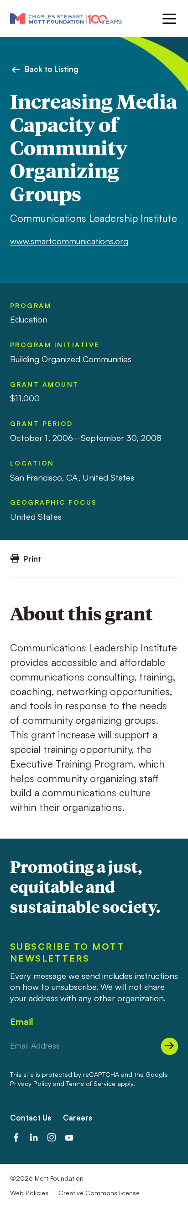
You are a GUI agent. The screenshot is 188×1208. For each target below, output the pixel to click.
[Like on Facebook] (16, 1137)
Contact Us (30, 1117)
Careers (77, 1117)
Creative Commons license (99, 1193)
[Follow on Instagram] (51, 1137)
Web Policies (29, 1193)
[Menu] (168, 18)
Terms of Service (90, 1083)
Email (21, 1021)
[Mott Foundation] (66, 18)
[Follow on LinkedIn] (34, 1137)
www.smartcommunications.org (69, 240)
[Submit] (169, 1046)
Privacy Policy (30, 1083)
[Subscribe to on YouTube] (69, 1137)
